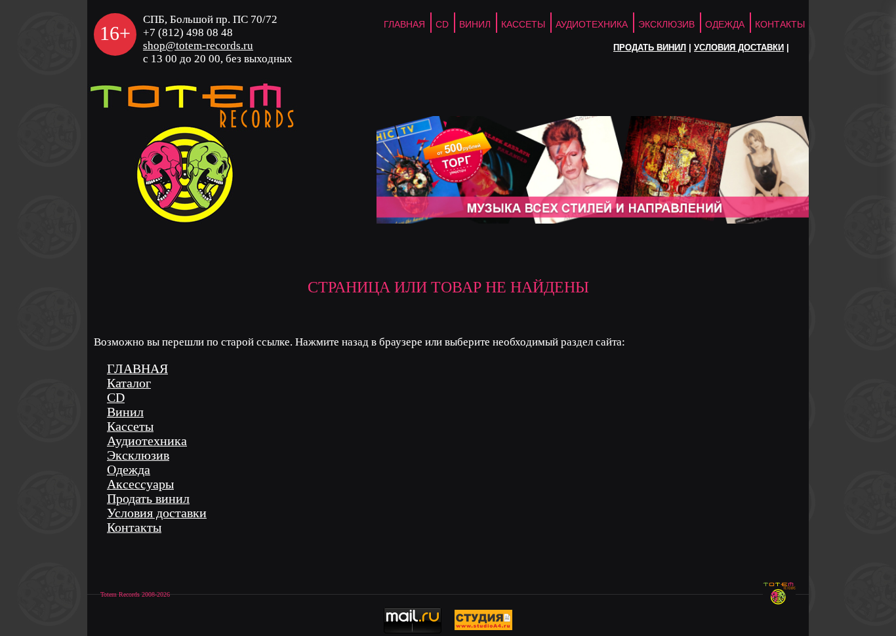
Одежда (724, 24)
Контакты (780, 24)
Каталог (129, 383)
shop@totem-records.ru (198, 45)
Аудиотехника (592, 24)
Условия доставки (739, 47)
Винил (475, 24)
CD (442, 24)
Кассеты (523, 24)
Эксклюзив (666, 24)
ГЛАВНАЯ (404, 24)
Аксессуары (140, 484)
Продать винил (649, 47)
